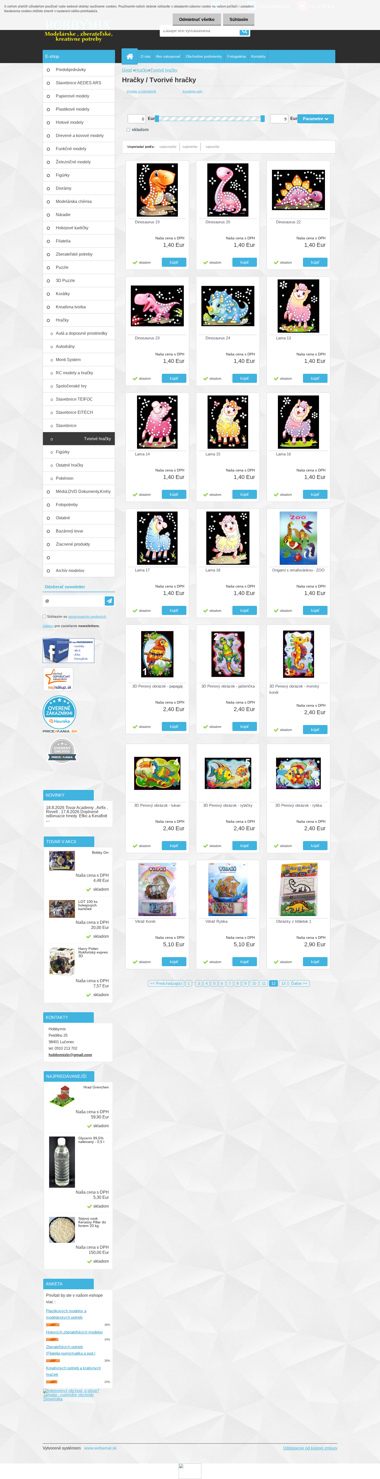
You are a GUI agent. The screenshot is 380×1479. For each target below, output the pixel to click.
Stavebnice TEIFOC (74, 399)
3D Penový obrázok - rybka (298, 805)
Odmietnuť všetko (197, 19)
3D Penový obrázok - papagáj (157, 686)
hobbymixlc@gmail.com (70, 1055)
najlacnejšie (168, 147)
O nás (145, 56)
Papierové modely (72, 96)
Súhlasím (239, 19)
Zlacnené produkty (73, 544)
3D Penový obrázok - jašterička (228, 686)
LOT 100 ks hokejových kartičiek (87, 905)
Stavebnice (66, 425)
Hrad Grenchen (96, 1087)
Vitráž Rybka (216, 921)
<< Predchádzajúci (166, 983)
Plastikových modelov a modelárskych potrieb (66, 1314)
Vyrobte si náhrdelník (141, 91)
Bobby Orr (100, 852)
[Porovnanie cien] (60, 731)
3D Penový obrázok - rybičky (228, 805)
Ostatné (63, 518)
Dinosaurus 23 (147, 338)
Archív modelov (70, 570)
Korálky (63, 294)
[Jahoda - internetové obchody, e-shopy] (78, 1391)
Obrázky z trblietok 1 (293, 921)
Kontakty (258, 56)
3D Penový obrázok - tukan (157, 805)
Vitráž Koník (145, 921)
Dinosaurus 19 (147, 222)
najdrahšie (190, 147)
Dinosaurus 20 (218, 222)
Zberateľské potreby (74, 254)
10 (254, 983)
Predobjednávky (71, 69)
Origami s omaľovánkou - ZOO (298, 570)
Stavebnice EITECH (74, 412)
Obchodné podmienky (204, 56)
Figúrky (63, 175)
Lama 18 (213, 570)
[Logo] (78, 31)
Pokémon (64, 478)
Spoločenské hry (71, 386)
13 (283, 983)
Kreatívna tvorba (71, 307)
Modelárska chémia (74, 201)
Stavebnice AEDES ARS (78, 83)
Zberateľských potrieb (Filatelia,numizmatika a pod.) (70, 1350)
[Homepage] (132, 56)
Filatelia (63, 241)
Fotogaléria (236, 56)
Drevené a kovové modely (80, 135)
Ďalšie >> (299, 983)
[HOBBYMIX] (62, 735)
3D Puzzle (65, 280)
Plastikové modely (72, 109)
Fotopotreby (67, 504)
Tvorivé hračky (97, 439)
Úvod (127, 70)
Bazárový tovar (69, 531)
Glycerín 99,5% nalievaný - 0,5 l (91, 1139)
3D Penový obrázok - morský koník (294, 689)
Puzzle (62, 267)
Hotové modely (69, 122)
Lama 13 (283, 338)
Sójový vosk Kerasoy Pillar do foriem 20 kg (92, 1222)
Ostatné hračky (69, 465)
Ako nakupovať (168, 56)
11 (264, 983)
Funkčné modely (71, 149)
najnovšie (212, 147)
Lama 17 (142, 570)
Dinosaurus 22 (288, 222)
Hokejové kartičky (72, 228)
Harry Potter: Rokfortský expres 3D (93, 952)
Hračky (62, 320)
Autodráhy (65, 346)
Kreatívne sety (192, 91)
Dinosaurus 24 (218, 338)
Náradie (63, 214)
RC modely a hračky (74, 373)
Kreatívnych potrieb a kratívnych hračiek (73, 1371)
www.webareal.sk (100, 1448)
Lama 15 (213, 454)
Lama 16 (283, 454)
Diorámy (63, 188)
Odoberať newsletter (65, 587)
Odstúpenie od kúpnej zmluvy (310, 1448)
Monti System (68, 359)
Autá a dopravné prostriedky (81, 333)
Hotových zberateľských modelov (74, 1332)
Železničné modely (73, 162)
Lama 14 (142, 454)
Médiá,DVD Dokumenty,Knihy (83, 491)
